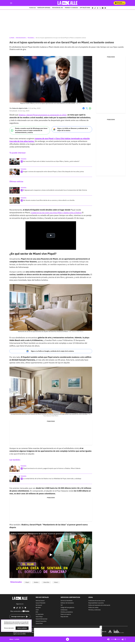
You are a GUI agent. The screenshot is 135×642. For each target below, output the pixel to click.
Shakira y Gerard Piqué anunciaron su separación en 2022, (43, 114)
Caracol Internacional (41, 619)
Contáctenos (64, 609)
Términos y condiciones (94, 609)
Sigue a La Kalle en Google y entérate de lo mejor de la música (52, 351)
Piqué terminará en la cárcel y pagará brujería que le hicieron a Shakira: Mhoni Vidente (51, 468)
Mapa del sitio (64, 616)
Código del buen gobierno (67, 607)
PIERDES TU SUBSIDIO (71, 8)
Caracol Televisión (40, 603)
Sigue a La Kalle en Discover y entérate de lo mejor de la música (72, 129)
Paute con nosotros (66, 614)
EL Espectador (40, 614)
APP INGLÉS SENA (85, 8)
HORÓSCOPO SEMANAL (43, 8)
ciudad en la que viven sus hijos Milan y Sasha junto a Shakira (56, 212)
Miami (56, 582)
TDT (62, 605)
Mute (108, 639)
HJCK (37, 609)
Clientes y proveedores (67, 612)
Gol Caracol (39, 605)
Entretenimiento (21, 37)
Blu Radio (38, 607)
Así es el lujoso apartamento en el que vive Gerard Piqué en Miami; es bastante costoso (61, 37)
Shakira (36, 582)
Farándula (31, 37)
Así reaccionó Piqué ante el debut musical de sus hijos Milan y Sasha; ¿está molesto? (51, 161)
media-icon (67, 639)
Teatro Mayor (39, 616)
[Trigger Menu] (11, 3)
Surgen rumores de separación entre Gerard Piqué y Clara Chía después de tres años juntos (53, 171)
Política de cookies (93, 607)
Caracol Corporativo (41, 621)
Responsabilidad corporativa (96, 603)
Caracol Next (39, 623)
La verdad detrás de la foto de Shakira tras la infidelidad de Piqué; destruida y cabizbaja (52, 478)
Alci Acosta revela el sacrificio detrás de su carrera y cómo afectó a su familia (48, 200)
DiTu (37, 612)
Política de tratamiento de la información (99, 605)
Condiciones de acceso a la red (96, 600)
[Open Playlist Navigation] (125, 639)
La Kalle (11, 37)
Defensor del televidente (67, 603)
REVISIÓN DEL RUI (57, 8)
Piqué (27, 582)
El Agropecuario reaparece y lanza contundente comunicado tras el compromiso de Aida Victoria (55, 190)
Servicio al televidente (66, 600)
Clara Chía (46, 582)
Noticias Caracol (40, 600)
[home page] (68, 3)
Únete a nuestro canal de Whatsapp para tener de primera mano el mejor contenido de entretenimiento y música (31, 130)
